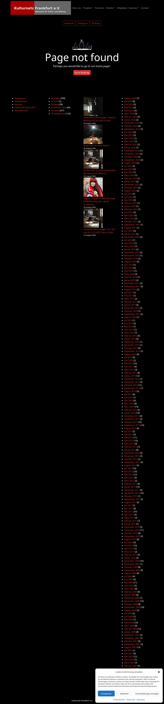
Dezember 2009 (131, 561)
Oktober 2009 (130, 567)
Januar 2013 (130, 449)
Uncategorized (58, 113)
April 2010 (129, 548)
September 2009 (132, 570)
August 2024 (130, 163)
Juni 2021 (128, 230)
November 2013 (132, 419)
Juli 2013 (128, 431)
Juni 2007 (128, 653)
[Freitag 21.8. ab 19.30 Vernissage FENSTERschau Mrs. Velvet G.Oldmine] (93, 187)
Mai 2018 (128, 267)
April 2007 (129, 659)
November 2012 (132, 456)
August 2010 (130, 539)
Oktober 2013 (130, 422)
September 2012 (132, 462)
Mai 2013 (128, 437)
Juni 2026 (128, 104)
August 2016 (130, 317)
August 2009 (130, 573)
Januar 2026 (130, 119)
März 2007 (129, 662)
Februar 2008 (130, 628)
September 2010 (132, 536)
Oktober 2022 (130, 209)
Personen (99, 8)
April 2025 (129, 138)
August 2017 (130, 289)
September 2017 (132, 286)
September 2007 (132, 644)
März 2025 (129, 141)
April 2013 (129, 440)
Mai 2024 (128, 172)
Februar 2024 (130, 178)
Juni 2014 (128, 397)
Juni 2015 (128, 360)
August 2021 (130, 227)
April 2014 (129, 403)
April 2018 (129, 271)
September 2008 (132, 607)
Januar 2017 (130, 304)
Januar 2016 (130, 338)
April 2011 (129, 514)
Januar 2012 (130, 486)
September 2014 (132, 388)
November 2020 (132, 237)
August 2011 (130, 502)
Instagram (83, 23)
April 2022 (129, 215)
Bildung (55, 104)
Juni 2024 (128, 169)
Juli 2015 (128, 357)
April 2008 (129, 622)
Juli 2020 (128, 240)
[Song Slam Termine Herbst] (93, 134)
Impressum (141, 699)
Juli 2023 (128, 193)
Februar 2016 (130, 335)
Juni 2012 (128, 471)
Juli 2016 (128, 320)
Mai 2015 (128, 363)
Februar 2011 (130, 520)
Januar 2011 (130, 524)
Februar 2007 (130, 665)
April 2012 (129, 477)
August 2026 (130, 98)
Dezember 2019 (131, 252)
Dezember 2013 (131, 416)
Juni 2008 (128, 616)
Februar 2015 (130, 372)
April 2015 (129, 366)
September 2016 (132, 314)
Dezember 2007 (131, 635)
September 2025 (132, 129)
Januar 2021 (130, 234)
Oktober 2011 (130, 496)
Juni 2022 (128, 212)
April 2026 (129, 110)
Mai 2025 (128, 135)
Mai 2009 (128, 582)
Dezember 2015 (131, 341)
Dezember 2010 (131, 527)
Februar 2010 (130, 554)
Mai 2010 (128, 545)
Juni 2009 (128, 579)
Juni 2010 (128, 542)
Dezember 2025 (131, 122)
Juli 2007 (128, 650)
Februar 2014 (130, 409)
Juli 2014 (128, 394)
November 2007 (132, 638)
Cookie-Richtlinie (119, 699)
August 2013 (130, 428)
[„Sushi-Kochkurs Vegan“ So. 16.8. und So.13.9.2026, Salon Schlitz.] (93, 218)
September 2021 (132, 224)
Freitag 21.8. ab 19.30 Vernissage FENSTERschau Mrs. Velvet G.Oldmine (99, 201)
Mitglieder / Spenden (127, 8)
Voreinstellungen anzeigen (147, 693)
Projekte (87, 8)
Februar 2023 (130, 203)
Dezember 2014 (131, 379)
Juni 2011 (128, 508)
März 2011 (129, 517)
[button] (159, 672)
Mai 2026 (128, 107)
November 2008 (132, 601)
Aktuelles (55, 98)
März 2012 (129, 480)
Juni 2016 (128, 323)
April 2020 (129, 243)
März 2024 (129, 175)
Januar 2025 (130, 147)
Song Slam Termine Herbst (96, 145)
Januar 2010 (130, 557)
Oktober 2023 (130, 187)
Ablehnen (124, 693)
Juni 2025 (128, 132)
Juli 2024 (128, 166)
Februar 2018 (130, 277)
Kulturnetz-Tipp (58, 107)
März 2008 (129, 625)
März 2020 (129, 246)
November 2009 (132, 564)
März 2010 (129, 551)
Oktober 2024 (130, 156)
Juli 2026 (128, 101)
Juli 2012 (128, 468)
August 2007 (130, 647)
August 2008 (130, 610)
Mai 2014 (128, 400)
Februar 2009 (130, 591)
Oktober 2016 (130, 311)
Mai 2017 (128, 295)
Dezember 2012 (131, 453)
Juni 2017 (128, 292)
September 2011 (132, 499)
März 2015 (129, 369)
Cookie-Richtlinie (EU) (25, 107)
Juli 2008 (128, 613)
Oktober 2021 (130, 221)
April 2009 (129, 585)
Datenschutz (130, 699)
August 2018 (130, 261)
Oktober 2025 (130, 126)
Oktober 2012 (130, 459)
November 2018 (132, 255)
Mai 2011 (128, 511)
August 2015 (130, 354)
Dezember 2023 (131, 184)
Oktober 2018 (130, 258)
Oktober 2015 (130, 348)
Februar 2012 (130, 483)
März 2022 (129, 218)
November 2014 (132, 382)
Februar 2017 (130, 301)
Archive (54, 101)
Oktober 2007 (130, 641)
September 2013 (132, 425)
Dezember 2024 (131, 150)
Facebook (69, 23)
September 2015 (132, 351)
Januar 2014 (130, 412)
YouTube (95, 23)
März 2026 (129, 113)
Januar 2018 (130, 280)
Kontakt (145, 8)
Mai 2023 (128, 200)
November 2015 (132, 345)
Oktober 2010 (130, 533)
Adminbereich (21, 110)
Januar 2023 (130, 206)
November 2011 (132, 493)
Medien (110, 8)
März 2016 (129, 332)
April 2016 (129, 329)
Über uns (76, 8)
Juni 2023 (128, 197)
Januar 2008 (130, 631)
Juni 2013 (128, 434)
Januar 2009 (130, 594)
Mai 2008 (128, 619)
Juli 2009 (128, 576)
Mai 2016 (128, 326)
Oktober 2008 (130, 604)
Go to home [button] (81, 72)
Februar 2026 (130, 116)
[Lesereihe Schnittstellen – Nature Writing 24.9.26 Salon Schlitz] (93, 106)
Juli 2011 (128, 505)
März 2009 (129, 588)
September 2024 (132, 159)
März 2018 (129, 274)
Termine (55, 110)
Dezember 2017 (131, 283)
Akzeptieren (106, 693)
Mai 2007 (128, 656)
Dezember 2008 (131, 598)
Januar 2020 (130, 249)
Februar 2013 (130, 446)
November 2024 (132, 153)
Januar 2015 (130, 375)
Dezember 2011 (131, 490)
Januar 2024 (130, 181)
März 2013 (129, 443)
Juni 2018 (128, 264)
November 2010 (132, 530)
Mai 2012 (128, 474)
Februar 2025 (130, 144)
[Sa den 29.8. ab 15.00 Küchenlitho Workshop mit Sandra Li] (93, 159)
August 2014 (130, 391)
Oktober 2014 (130, 385)
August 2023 (130, 190)
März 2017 (129, 298)
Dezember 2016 (131, 308)
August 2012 (130, 465)
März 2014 (129, 406)
